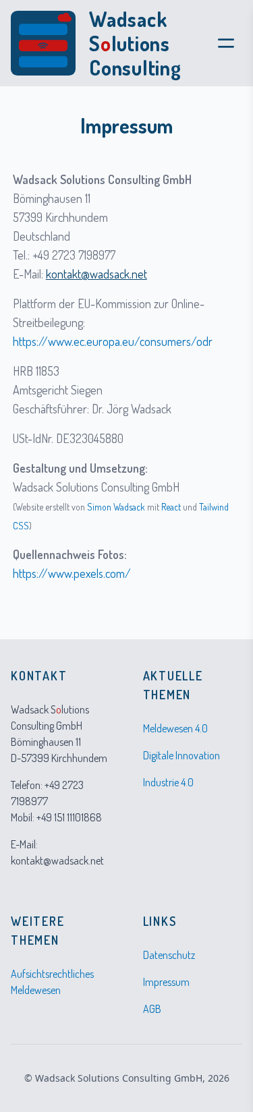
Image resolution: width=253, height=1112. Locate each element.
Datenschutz (169, 955)
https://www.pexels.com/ (72, 573)
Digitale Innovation (181, 755)
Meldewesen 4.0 (175, 728)
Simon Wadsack (116, 507)
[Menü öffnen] (226, 43)
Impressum (166, 982)
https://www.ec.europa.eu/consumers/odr (113, 341)
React (171, 507)
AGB (152, 1009)
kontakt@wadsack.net (96, 273)
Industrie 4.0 (168, 782)
